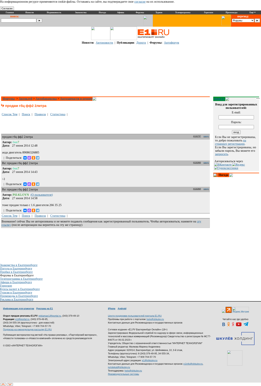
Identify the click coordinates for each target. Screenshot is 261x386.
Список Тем (9, 114)
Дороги (141, 42)
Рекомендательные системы (123, 374)
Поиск (26, 114)
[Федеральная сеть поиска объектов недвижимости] (234, 358)
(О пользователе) (42, 194)
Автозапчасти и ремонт (76, 98)
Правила (40, 114)
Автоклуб (25, 98)
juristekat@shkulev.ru (119, 367)
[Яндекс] (238, 164)
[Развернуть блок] (215, 175)
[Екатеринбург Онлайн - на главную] (153, 39)
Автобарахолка (46, 98)
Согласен (7, 8)
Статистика (57, 114)
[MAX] (29, 158)
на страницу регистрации (230, 142)
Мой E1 (219, 98)
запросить (221, 154)
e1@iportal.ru (22, 319)
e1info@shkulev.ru (193, 364)
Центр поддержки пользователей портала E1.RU (135, 316)
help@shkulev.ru (155, 319)
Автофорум (171, 42)
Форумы (9, 98)
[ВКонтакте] (25, 158)
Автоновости (104, 42)
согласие (140, 1)
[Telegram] (37, 158)
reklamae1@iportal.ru (50, 316)
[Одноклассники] (33, 158)
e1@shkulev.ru (149, 360)
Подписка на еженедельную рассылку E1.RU (27, 329)
